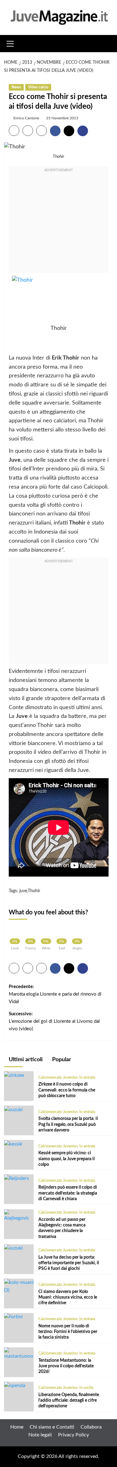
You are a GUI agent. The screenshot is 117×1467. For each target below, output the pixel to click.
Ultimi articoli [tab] (25, 1059)
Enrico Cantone (26, 118)
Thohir (34, 891)
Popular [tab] (61, 1059)
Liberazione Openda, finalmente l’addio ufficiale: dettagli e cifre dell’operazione (68, 1400)
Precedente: (55, 994)
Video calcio (38, 87)
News (16, 87)
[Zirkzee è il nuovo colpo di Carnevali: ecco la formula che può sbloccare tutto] (14, 1074)
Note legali (40, 1434)
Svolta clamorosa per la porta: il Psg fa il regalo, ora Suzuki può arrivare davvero (68, 1124)
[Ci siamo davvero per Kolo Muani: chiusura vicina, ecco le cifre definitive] (19, 1286)
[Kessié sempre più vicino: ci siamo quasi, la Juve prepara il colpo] (13, 1143)
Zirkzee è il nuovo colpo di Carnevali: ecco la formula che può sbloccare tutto (66, 1090)
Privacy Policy (73, 1434)
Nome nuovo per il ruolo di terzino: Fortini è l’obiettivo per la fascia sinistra (67, 1332)
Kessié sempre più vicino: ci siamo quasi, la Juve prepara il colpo (66, 1158)
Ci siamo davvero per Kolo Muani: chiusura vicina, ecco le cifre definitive (67, 1297)
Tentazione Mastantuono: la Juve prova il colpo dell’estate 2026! (66, 1366)
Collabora (91, 1427)
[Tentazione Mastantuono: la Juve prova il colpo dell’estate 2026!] (19, 1353)
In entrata (87, 1077)
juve (23, 891)
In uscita (86, 1388)
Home (16, 1427)
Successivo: (54, 1021)
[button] (10, 43)
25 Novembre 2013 (62, 118)
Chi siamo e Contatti (52, 1427)
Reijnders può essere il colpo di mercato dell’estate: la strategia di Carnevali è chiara (67, 1193)
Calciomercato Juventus (58, 1077)
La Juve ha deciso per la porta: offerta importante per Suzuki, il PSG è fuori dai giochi (68, 1263)
